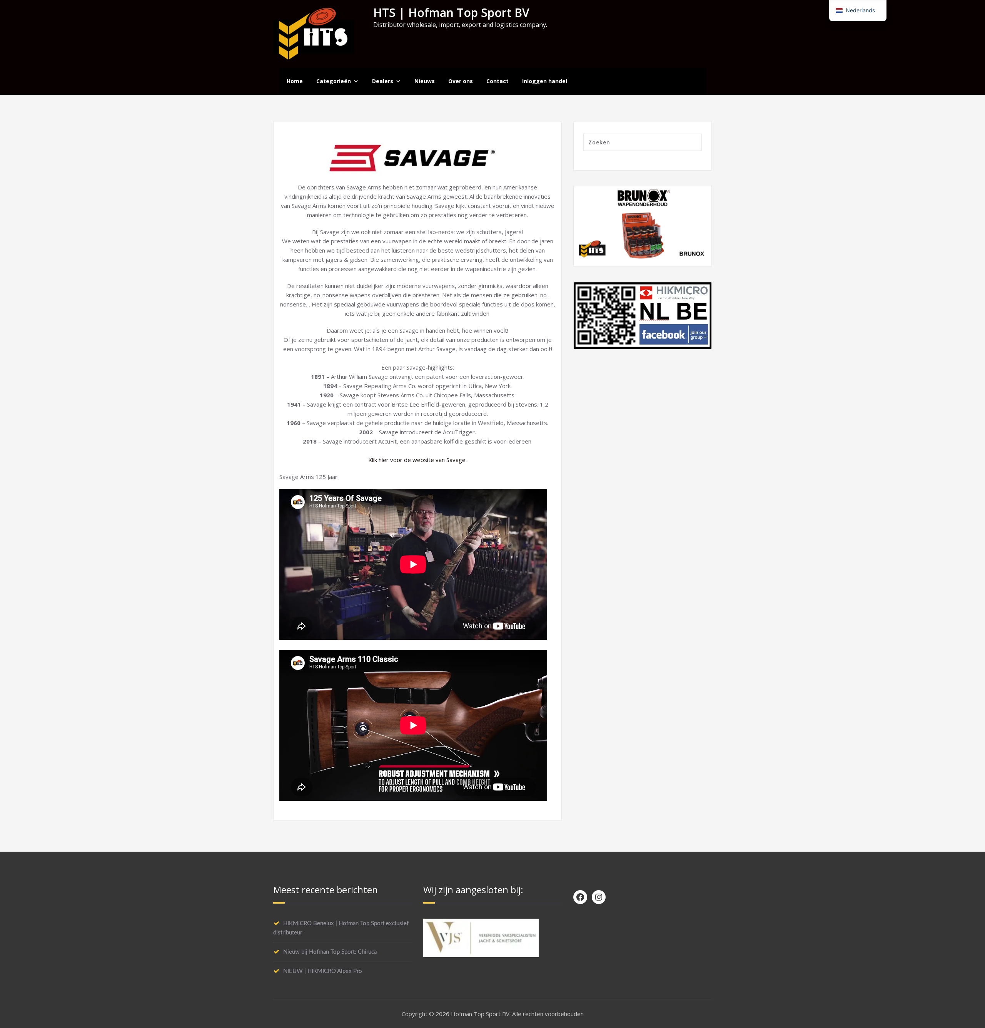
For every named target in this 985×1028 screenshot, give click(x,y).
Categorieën (333, 81)
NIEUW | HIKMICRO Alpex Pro (322, 971)
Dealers (382, 81)
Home (295, 81)
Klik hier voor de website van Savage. (417, 460)
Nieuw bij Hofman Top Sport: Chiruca (330, 952)
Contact (497, 81)
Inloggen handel (544, 81)
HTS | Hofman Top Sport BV (451, 12)
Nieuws (424, 81)
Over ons (460, 81)
